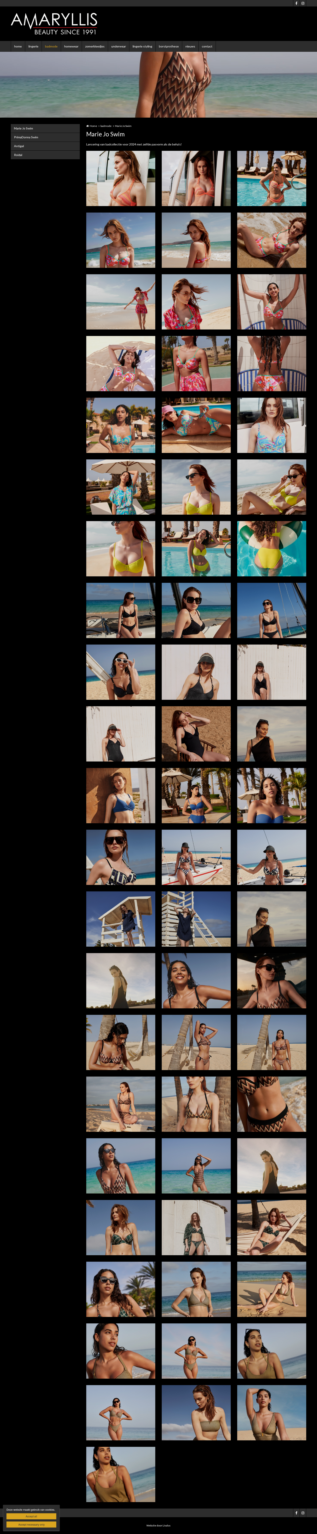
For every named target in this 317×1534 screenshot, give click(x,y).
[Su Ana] (271, 919)
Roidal (18, 155)
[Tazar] (120, 1227)
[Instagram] (303, 3)
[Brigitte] (196, 487)
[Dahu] (120, 610)
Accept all (31, 1516)
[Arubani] (120, 425)
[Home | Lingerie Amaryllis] (60, 24)
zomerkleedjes (95, 46)
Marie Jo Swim (23, 128)
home (18, 46)
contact (207, 46)
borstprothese (169, 46)
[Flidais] (120, 795)
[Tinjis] (196, 1289)
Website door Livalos (158, 1525)
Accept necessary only (31, 1524)
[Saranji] (120, 857)
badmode (51, 46)
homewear (71, 46)
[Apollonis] (120, 240)
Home (93, 126)
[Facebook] (296, 3)
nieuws (190, 46)
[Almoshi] (120, 178)
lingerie (33, 46)
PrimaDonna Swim (26, 137)
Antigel (19, 146)
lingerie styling (142, 46)
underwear (118, 46)
